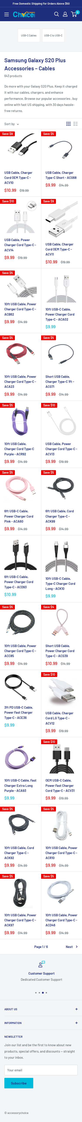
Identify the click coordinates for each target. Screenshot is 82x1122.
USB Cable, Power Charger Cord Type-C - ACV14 (20, 245)
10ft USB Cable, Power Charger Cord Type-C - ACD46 (61, 920)
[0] (74, 14)
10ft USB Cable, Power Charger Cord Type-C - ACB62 (20, 309)
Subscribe (19, 1083)
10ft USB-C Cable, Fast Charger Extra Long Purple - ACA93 (20, 785)
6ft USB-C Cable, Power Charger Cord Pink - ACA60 (18, 516)
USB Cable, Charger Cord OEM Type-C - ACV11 (59, 249)
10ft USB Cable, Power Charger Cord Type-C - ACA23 (20, 382)
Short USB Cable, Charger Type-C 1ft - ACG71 (59, 382)
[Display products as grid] (68, 124)
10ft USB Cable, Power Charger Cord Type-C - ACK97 (20, 920)
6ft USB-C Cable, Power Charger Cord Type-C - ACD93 (18, 582)
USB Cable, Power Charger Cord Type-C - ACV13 (61, 449)
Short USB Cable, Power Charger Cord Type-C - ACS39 (59, 651)
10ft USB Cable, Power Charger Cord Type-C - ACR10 (61, 853)
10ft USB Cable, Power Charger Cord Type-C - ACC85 (20, 651)
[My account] (65, 14)
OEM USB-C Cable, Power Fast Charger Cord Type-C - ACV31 (60, 785)
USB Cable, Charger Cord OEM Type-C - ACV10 (18, 178)
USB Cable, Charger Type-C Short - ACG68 (61, 175)
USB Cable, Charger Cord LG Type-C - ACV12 (59, 718)
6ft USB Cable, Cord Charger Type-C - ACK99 (59, 516)
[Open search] (56, 14)
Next (69, 947)
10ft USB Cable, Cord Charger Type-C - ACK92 (19, 853)
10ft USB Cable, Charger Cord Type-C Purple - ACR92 (19, 449)
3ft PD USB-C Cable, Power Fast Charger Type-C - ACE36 (18, 712)
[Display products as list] (76, 124)
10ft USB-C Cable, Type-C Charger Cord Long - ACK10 (60, 584)
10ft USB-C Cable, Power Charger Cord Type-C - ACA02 (59, 314)
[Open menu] (6, 14)
